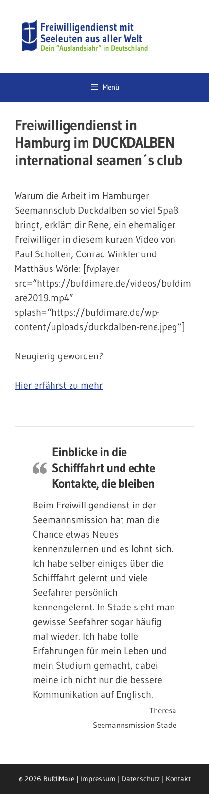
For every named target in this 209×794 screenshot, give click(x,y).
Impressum (98, 778)
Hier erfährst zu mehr (59, 385)
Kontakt (178, 778)
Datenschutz (141, 778)
